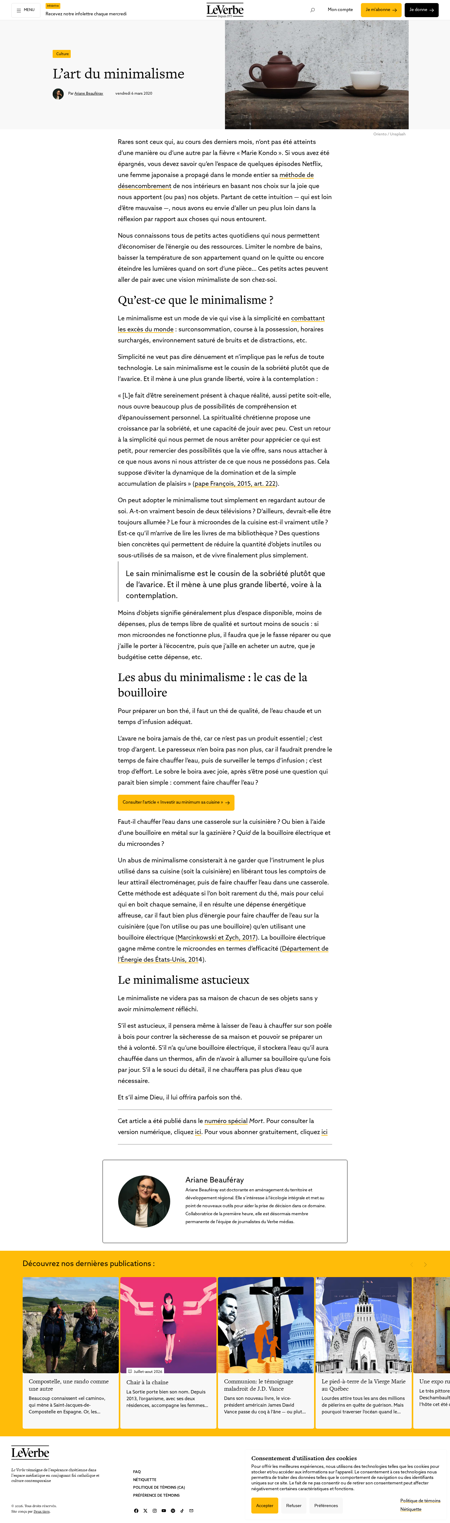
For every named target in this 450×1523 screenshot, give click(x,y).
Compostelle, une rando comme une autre (69, 1385)
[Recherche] (312, 10)
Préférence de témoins (156, 1495)
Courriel (191, 1511)
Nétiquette (144, 1480)
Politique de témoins (420, 1501)
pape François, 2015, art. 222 (235, 484)
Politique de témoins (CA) (159, 1488)
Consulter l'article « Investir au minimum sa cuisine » (173, 802)
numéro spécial (226, 1121)
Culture (62, 54)
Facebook (136, 1511)
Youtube (164, 1511)
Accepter (264, 1505)
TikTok (182, 1511)
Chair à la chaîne (147, 1382)
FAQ (137, 1472)
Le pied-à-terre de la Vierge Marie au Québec (364, 1385)
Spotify (173, 1511)
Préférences (326, 1505)
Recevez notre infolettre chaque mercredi (86, 14)
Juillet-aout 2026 (148, 1372)
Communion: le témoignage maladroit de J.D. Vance (258, 1385)
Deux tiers (42, 1511)
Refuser (294, 1505)
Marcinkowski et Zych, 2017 (217, 938)
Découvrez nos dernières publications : (89, 1264)
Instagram (155, 1511)
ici (198, 1132)
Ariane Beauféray (88, 94)
